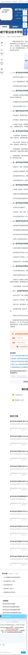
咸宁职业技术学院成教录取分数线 (12, 612)
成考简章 (14, 26)
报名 (25, 26)
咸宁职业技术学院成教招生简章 (11, 609)
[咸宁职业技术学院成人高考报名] (25, 24)
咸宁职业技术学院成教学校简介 (11, 606)
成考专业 (21, 1)
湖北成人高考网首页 (6, 1)
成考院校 (15, 1)
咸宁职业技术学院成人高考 (17, 36)
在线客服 (25, 33)
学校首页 (4, 26)
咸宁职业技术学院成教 (9, 604)
